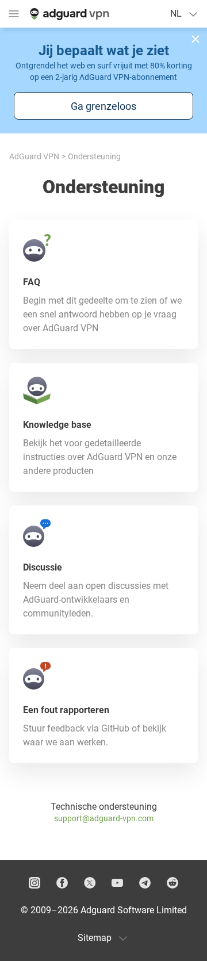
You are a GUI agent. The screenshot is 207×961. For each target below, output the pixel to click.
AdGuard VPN (34, 156)
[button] (195, 39)
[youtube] (117, 883)
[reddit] (172, 883)
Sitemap (95, 937)
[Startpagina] (68, 14)
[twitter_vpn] (90, 883)
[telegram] (145, 883)
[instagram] (34, 883)
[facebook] (62, 883)
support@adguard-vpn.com (104, 818)
